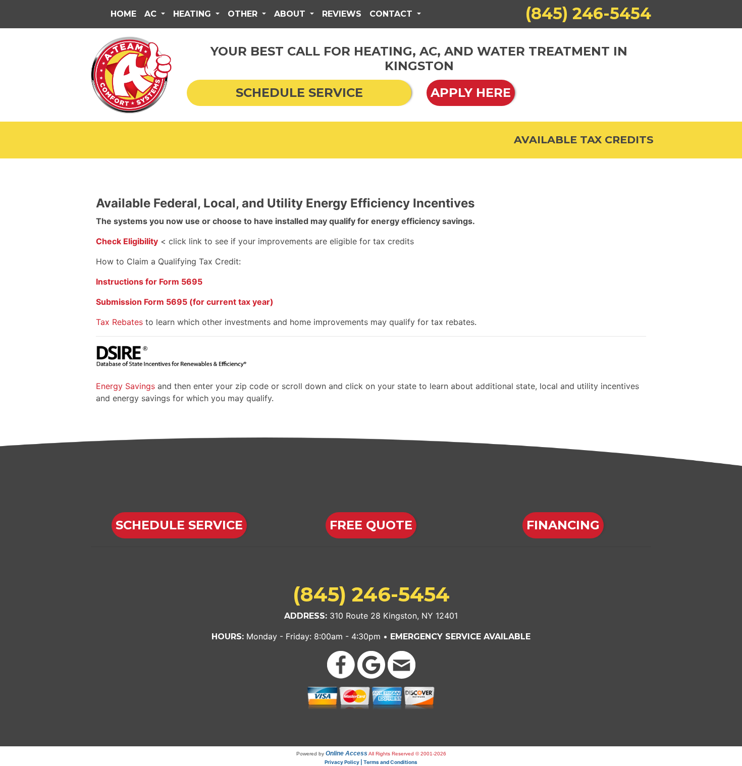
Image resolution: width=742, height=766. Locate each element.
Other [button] (244, 14)
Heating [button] (193, 14)
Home (123, 14)
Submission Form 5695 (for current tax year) (185, 302)
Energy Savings (125, 386)
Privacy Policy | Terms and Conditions (371, 762)
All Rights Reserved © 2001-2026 (407, 753)
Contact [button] (392, 14)
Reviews (341, 14)
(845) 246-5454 (588, 13)
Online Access (346, 753)
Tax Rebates (119, 322)
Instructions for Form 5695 (149, 282)
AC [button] (151, 14)
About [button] (291, 14)
